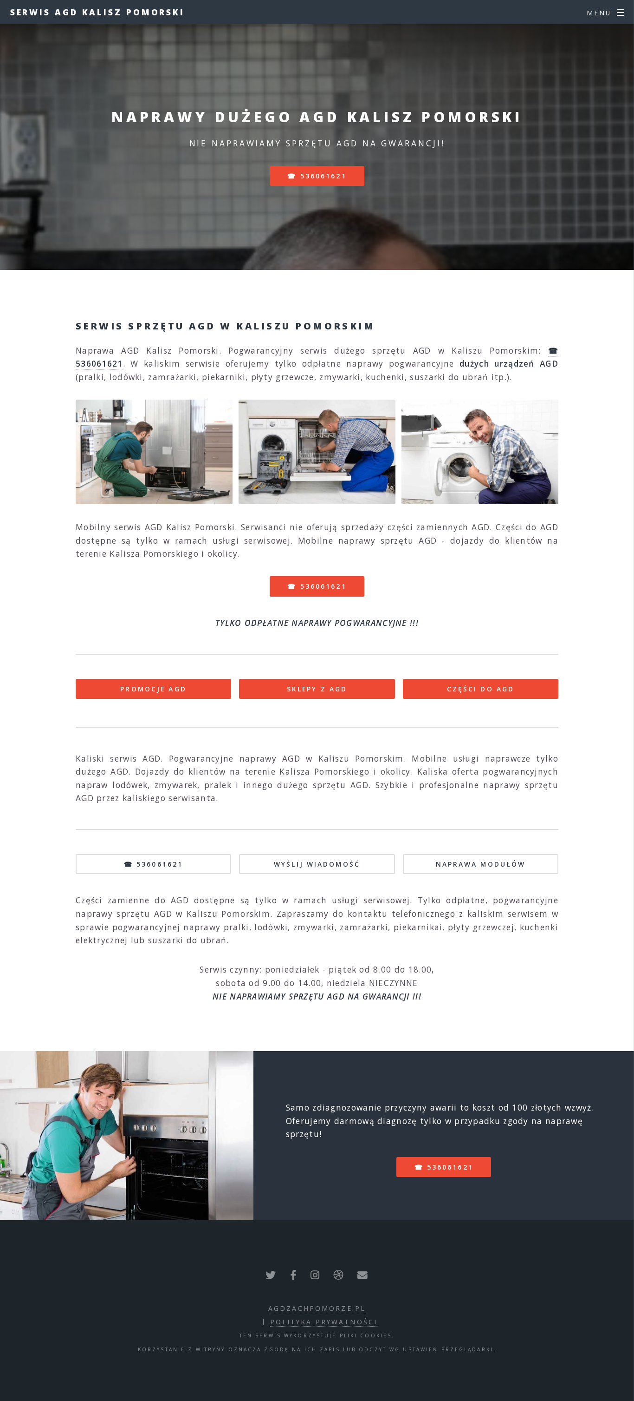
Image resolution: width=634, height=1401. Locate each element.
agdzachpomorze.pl (317, 1308)
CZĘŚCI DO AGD (481, 688)
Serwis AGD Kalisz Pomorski (97, 12)
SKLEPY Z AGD (317, 688)
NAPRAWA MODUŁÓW (481, 864)
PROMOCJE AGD (153, 688)
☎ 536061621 (316, 175)
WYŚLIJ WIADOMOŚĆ (317, 864)
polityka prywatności (323, 1321)
